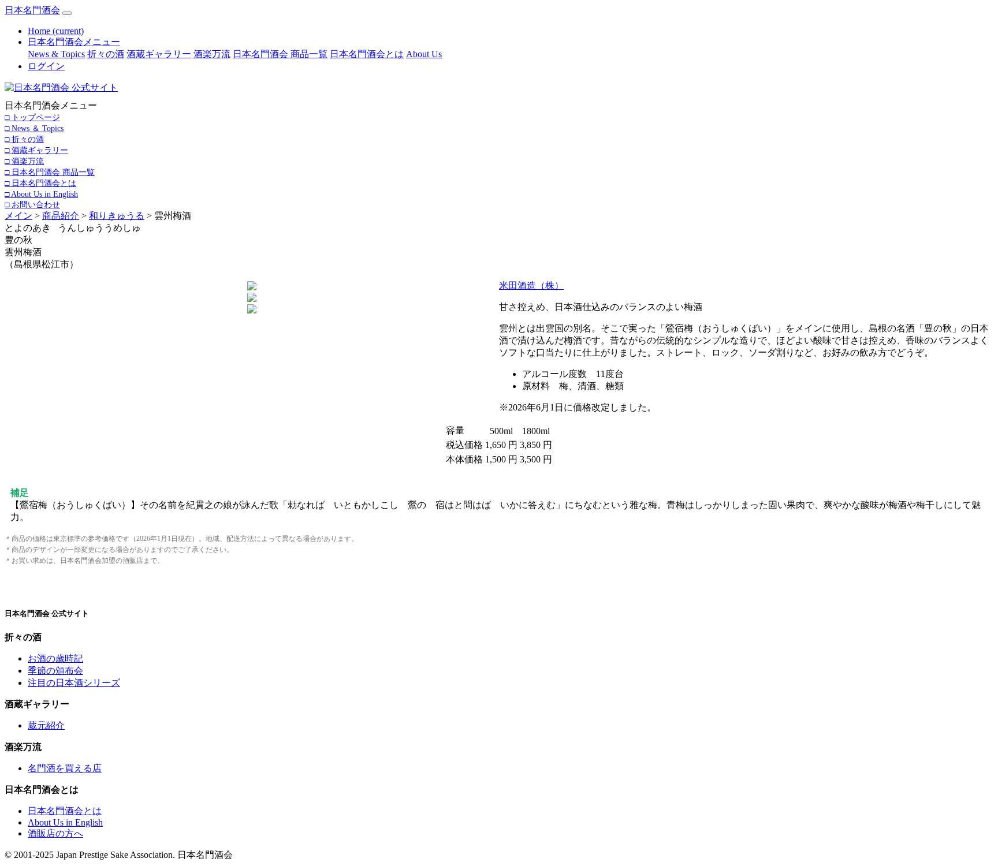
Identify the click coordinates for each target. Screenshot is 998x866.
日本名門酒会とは (367, 54)
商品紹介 (60, 216)
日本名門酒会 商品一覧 (280, 54)
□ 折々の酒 (24, 139)
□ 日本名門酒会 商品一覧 (50, 172)
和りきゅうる (116, 216)
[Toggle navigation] (67, 13)
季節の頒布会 (55, 670)
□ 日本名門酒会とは (40, 183)
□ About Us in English (41, 194)
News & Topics (56, 54)
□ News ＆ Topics (34, 128)
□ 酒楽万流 (24, 161)
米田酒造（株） (531, 285)
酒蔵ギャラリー (158, 54)
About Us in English (65, 822)
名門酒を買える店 (65, 768)
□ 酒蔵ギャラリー (36, 150)
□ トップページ (32, 117)
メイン (18, 216)
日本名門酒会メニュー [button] (74, 42)
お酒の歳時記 (55, 658)
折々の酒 (105, 54)
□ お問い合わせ (32, 204)
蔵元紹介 (46, 725)
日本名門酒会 (32, 10)
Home (56, 31)
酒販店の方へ (55, 833)
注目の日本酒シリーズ (74, 683)
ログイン (46, 66)
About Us (424, 54)
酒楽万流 (211, 54)
